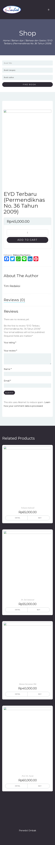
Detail (17, 518)
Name (8, 369)
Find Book (28, 84)
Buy (40, 518)
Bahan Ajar (17, 40)
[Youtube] (38, 822)
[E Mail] (33, 822)
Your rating (10, 342)
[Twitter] (22, 822)
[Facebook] (17, 822)
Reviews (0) (14, 300)
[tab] (14, 300)
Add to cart (27, 239)
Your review (10, 350)
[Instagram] (27, 822)
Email (7, 380)
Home (6, 40)
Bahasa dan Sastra (36, 40)
